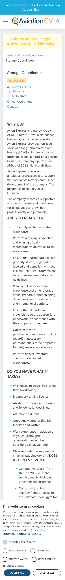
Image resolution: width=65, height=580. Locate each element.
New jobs (46, 43)
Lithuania (18, 91)
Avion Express (21, 87)
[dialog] (32, 540)
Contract (13, 106)
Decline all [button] (47, 572)
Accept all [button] (17, 572)
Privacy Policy (38, 530)
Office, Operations (30, 55)
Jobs (9, 55)
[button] (32, 534)
